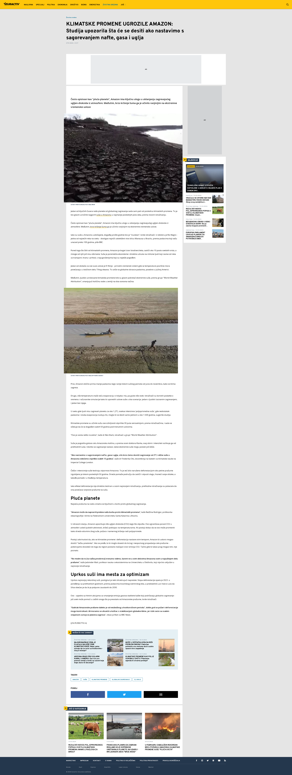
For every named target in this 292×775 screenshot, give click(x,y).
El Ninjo (137, 680)
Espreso (93, 767)
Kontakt (97, 761)
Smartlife (107, 767)
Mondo (68, 767)
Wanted (150, 767)
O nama (108, 761)
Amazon (76, 680)
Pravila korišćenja (171, 761)
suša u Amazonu (103, 214)
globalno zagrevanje (121, 680)
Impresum (84, 761)
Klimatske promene (99, 680)
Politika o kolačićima (125, 761)
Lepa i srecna (123, 767)
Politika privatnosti (149, 761)
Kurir (80, 767)
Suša (85, 680)
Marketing (71, 761)
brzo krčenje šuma (98, 226)
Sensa (138, 767)
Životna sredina (71, 17)
